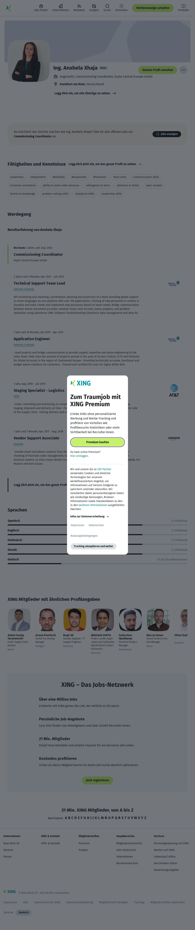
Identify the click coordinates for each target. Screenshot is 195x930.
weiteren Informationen (93, 505)
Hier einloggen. (79, 456)
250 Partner (104, 469)
